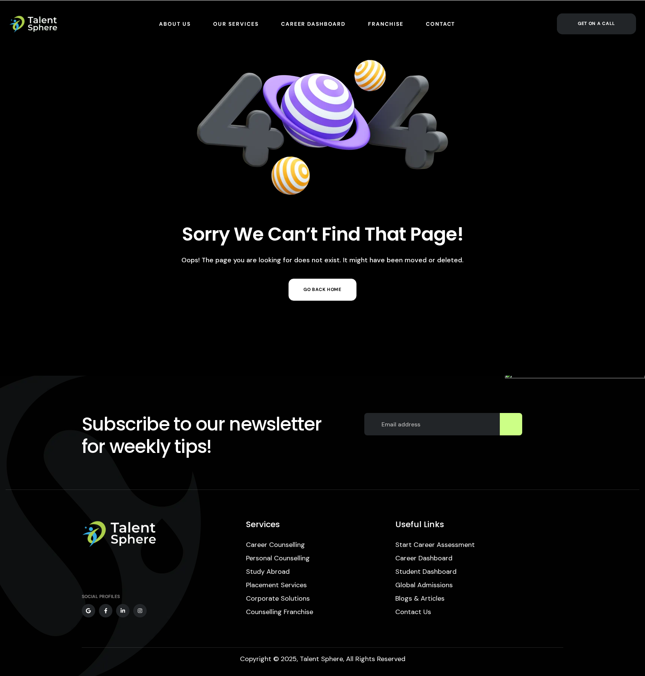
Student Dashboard (426, 571)
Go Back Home (322, 289)
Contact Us (413, 611)
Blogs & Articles (420, 598)
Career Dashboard (423, 558)
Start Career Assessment (435, 544)
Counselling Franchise (279, 611)
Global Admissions (424, 584)
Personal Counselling (278, 558)
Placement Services (276, 584)
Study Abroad (268, 571)
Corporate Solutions (278, 598)
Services (263, 524)
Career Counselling (275, 544)
